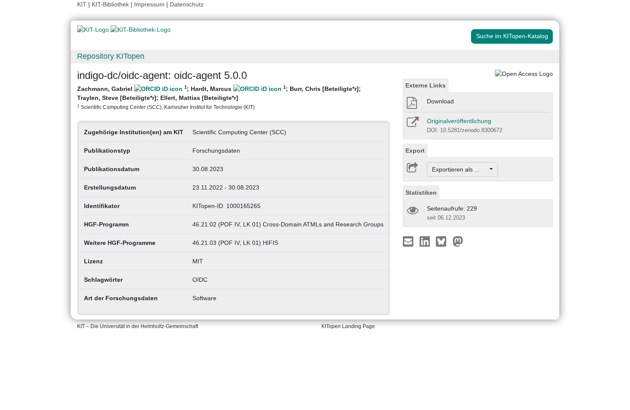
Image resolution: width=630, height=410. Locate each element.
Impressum (149, 4)
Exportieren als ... (460, 169)
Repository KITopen (110, 56)
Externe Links (425, 85)
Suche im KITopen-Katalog (512, 36)
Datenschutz (187, 4)
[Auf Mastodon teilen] (458, 241)
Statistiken (421, 192)
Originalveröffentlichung (459, 121)
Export (415, 150)
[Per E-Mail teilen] (409, 241)
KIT (82, 4)
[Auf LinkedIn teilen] (425, 241)
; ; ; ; (219, 97)
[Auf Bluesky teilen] (443, 241)
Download (440, 101)
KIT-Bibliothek (111, 4)
